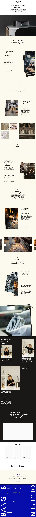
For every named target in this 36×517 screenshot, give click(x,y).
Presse (19, 492)
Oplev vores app (14, 501)
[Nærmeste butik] (32, 2)
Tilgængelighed (14, 487)
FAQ (7, 492)
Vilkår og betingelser (15, 493)
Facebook (8, 500)
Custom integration (21, 493)
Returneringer (8, 488)
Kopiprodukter (14, 488)
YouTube (8, 505)
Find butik (8, 493)
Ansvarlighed (20, 488)
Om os (19, 487)
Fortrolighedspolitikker (15, 492)
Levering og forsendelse (9, 487)
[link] (31, 2)
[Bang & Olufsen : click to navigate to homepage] (18, 2)
